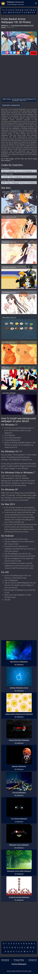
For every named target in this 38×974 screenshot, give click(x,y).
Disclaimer (5, 960)
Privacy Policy (19, 960)
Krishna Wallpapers (19, 964)
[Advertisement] (19, 77)
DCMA (33, 53)
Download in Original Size (11, 105)
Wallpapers (4, 25)
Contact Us (32, 960)
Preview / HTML (7, 174)
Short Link (5, 168)
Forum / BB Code (7, 180)
